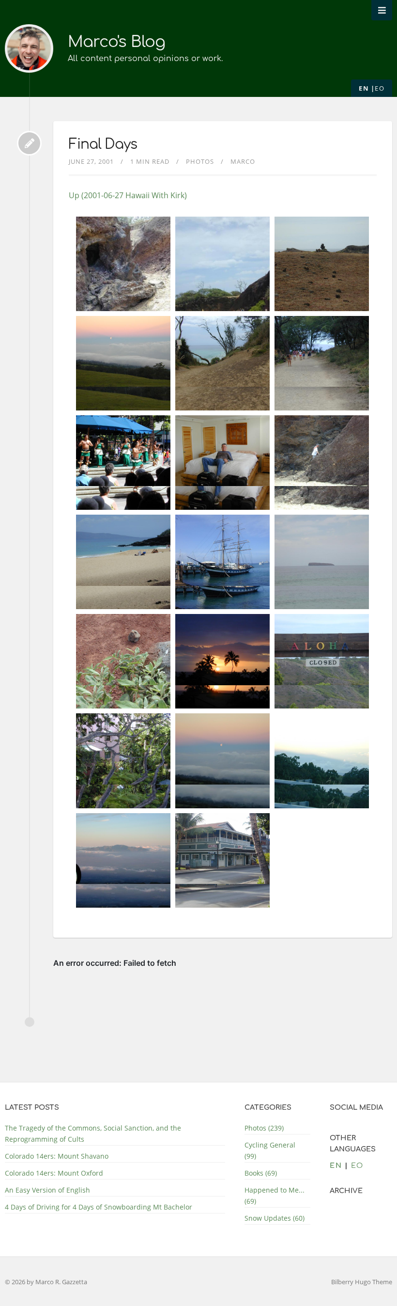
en (364, 88)
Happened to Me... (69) (274, 1195)
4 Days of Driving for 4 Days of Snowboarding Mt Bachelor (98, 1207)
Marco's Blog (116, 42)
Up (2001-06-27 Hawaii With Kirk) (128, 195)
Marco (242, 161)
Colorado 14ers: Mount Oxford (54, 1173)
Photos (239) (264, 1128)
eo (379, 88)
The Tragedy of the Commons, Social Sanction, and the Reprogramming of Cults (93, 1133)
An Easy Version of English (47, 1190)
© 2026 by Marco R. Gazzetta (46, 1281)
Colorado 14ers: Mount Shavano (56, 1156)
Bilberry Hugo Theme (361, 1281)
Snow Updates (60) (274, 1218)
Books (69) (260, 1173)
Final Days (103, 144)
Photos (200, 161)
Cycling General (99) (269, 1150)
